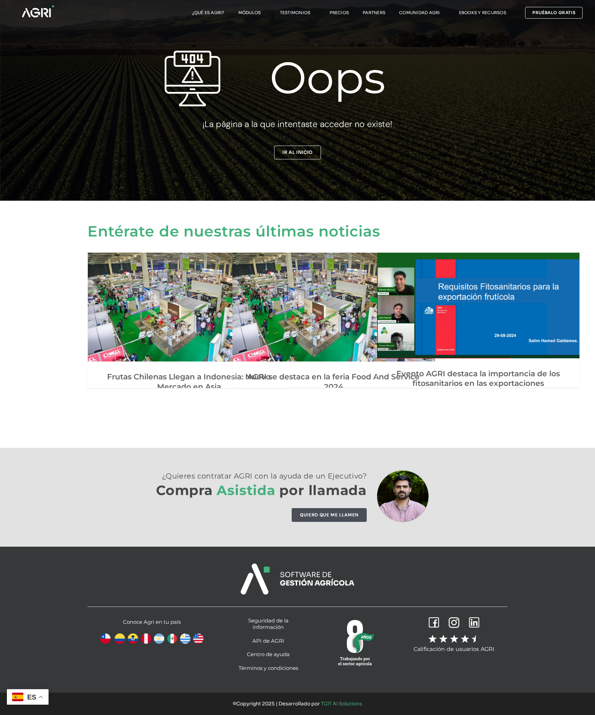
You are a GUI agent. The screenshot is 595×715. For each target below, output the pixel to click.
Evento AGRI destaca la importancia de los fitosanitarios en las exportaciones (478, 378)
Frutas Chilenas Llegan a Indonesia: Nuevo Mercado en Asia (189, 381)
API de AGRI (268, 641)
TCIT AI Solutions (341, 704)
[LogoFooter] (297, 566)
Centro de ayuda (268, 654)
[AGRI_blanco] (38, 7)
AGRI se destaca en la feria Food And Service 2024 (333, 381)
